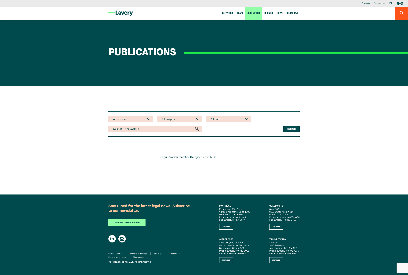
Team (240, 13)
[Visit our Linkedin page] (398, 3)
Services (227, 13)
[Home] (120, 13)
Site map (158, 254)
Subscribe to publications (127, 223)
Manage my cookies (117, 257)
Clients (268, 13)
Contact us (380, 3)
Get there (226, 226)
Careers (366, 3)
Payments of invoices (138, 254)
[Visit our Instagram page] (401, 3)
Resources (253, 13)
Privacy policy (139, 257)
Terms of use (174, 254)
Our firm (292, 13)
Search (291, 129)
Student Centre (115, 254)
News (280, 13)
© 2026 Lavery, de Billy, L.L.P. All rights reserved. (129, 262)
